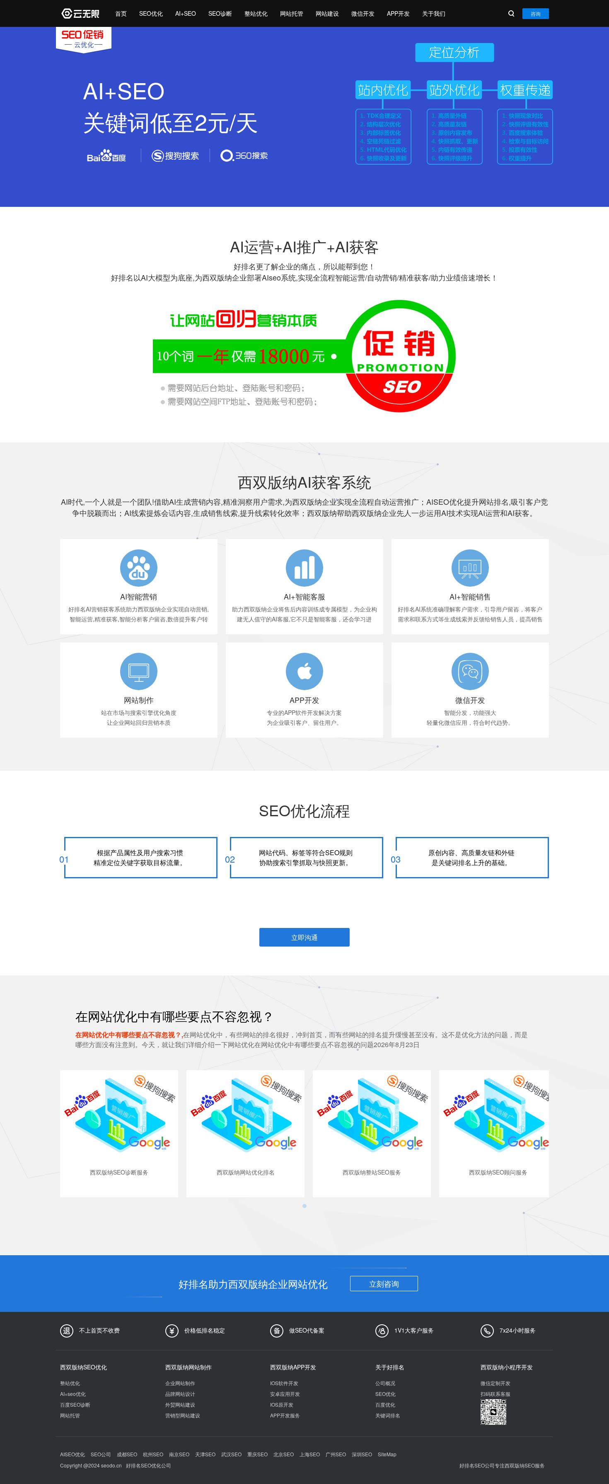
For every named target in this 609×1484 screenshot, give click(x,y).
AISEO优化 (72, 1454)
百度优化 (385, 1404)
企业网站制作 (180, 1382)
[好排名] (79, 13)
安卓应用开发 (285, 1393)
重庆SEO (257, 1454)
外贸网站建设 (180, 1404)
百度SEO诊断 (75, 1404)
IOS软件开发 (284, 1382)
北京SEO (283, 1454)
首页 (121, 13)
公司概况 (385, 1382)
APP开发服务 (285, 1415)
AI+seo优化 (73, 1393)
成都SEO (127, 1454)
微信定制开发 (495, 1382)
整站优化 (256, 13)
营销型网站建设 (182, 1415)
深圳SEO (362, 1454)
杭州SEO (153, 1454)
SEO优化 (151, 13)
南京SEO (179, 1454)
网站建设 (327, 13)
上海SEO (310, 1454)
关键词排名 (387, 1415)
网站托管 (291, 13)
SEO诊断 (220, 13)
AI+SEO (185, 13)
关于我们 (433, 13)
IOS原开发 (281, 1404)
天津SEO (205, 1454)
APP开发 (398, 13)
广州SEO (336, 1454)
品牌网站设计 (180, 1393)
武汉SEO (231, 1454)
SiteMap (387, 1454)
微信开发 (363, 13)
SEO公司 (101, 1454)
